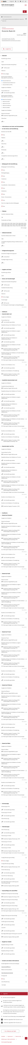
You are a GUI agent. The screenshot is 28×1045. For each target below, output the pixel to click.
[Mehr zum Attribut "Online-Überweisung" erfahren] (26, 829)
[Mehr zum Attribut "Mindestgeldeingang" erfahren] (26, 173)
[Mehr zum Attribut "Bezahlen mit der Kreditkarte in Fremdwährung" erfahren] (26, 560)
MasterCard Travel (6, 103)
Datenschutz (18, 1036)
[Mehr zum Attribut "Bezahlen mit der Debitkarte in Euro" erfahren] (26, 364)
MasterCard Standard (7, 99)
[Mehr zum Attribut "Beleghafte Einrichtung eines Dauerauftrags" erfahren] (26, 893)
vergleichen (8, 49)
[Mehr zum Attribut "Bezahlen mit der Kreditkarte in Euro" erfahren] (26, 554)
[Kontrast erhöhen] (16, 1)
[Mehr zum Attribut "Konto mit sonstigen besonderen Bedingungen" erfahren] (26, 203)
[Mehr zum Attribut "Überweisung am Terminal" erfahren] (26, 841)
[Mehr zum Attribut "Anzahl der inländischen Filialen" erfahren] (26, 214)
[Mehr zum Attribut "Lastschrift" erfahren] (26, 927)
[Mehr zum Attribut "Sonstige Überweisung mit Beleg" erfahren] (26, 863)
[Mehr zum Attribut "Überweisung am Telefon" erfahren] (26, 847)
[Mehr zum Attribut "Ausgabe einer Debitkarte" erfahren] (26, 87)
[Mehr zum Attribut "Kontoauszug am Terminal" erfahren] (26, 812)
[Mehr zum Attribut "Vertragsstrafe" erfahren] (26, 975)
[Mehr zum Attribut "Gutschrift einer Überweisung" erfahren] (26, 875)
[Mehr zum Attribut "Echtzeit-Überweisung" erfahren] (26, 869)
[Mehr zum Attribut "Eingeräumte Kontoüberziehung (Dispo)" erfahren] (26, 64)
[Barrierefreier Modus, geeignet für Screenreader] (20, 1)
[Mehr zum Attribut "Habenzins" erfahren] (26, 70)
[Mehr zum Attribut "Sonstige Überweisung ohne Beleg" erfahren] (26, 857)
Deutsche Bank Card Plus (7, 84)
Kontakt (3, 1036)
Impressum (10, 1036)
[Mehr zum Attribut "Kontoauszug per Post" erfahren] (26, 806)
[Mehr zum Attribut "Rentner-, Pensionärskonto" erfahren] (26, 197)
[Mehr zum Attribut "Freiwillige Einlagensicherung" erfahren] (26, 259)
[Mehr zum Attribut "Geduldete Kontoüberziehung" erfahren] (26, 287)
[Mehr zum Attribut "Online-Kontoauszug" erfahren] (26, 818)
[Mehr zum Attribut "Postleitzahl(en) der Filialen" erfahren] (26, 220)
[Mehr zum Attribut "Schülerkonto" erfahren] (26, 179)
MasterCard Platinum (7, 105)
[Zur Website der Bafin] (3, 1)
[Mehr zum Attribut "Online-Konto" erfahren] (26, 118)
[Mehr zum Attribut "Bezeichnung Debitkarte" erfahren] (26, 76)
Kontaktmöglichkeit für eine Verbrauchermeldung (11, 40)
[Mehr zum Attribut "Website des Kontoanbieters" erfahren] (26, 969)
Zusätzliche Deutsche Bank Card (9, 82)
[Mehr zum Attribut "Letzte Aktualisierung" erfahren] (26, 981)
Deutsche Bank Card (7, 80)
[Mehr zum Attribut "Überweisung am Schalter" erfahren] (26, 835)
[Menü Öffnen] (26, 5)
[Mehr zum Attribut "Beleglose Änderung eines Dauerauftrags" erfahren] (26, 915)
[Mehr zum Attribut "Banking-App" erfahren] (26, 149)
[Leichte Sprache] (23, 1)
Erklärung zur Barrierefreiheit (8, 1039)
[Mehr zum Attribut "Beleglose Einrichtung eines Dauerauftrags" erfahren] (26, 899)
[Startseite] (1, 17)
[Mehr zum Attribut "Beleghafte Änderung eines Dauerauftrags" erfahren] (26, 905)
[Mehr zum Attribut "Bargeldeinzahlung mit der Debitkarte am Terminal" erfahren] (26, 325)
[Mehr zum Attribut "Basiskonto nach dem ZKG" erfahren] (26, 131)
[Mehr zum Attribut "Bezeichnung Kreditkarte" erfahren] (26, 95)
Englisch (12, 1)
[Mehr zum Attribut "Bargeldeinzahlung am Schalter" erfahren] (26, 944)
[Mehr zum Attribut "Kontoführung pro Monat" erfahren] (26, 58)
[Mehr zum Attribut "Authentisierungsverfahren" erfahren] (26, 155)
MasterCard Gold (6, 101)
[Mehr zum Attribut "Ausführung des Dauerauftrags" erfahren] (26, 921)
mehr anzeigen (24, 227)
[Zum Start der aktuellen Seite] (26, 1038)
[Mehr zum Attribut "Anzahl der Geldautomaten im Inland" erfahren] (26, 235)
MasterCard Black (6, 107)
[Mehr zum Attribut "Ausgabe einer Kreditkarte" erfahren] (26, 110)
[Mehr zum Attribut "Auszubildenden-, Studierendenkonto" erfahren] (26, 185)
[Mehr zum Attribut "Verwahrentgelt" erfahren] (26, 299)
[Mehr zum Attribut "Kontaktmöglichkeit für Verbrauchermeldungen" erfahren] (26, 963)
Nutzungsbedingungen (6, 1042)
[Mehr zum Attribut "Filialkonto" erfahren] (26, 137)
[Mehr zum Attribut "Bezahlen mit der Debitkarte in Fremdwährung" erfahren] (26, 370)
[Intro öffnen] (25, 1)
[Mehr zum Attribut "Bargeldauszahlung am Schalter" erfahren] (26, 950)
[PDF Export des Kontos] (26, 19)
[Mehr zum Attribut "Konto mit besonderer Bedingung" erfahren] (26, 167)
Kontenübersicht (7, 16)
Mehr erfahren (24, 306)
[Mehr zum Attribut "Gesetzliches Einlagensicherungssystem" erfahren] (26, 253)
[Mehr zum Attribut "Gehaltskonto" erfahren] (26, 191)
